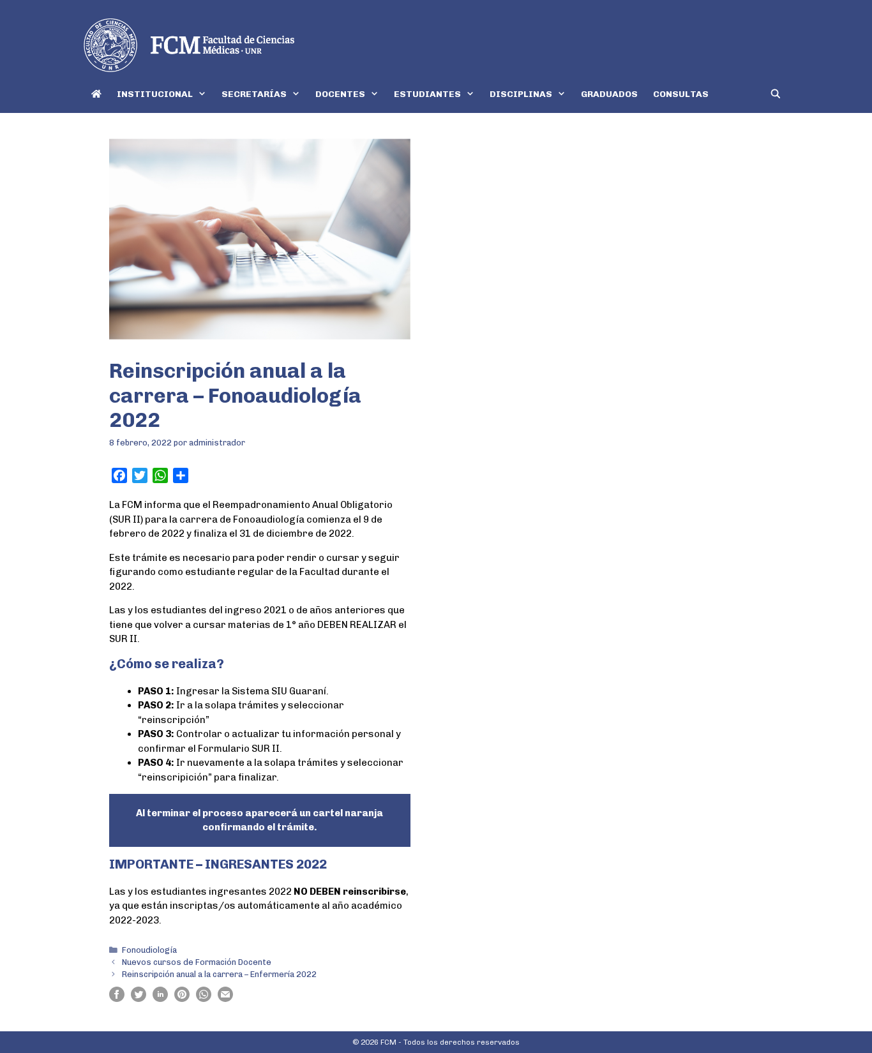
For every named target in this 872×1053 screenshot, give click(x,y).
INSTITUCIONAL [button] (155, 94)
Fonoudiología (149, 950)
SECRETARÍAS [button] (254, 94)
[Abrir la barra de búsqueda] (775, 94)
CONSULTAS (681, 94)
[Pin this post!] (182, 998)
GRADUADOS (609, 94)
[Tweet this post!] (138, 998)
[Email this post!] (225, 998)
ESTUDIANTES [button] (427, 94)
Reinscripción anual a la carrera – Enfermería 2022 (219, 974)
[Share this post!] (116, 998)
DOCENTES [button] (340, 94)
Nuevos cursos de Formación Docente (196, 962)
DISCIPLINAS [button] (521, 94)
